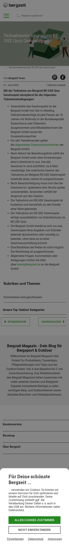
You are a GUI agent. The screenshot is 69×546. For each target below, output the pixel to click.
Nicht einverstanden (34, 530)
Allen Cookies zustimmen (34, 520)
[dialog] (34, 507)
